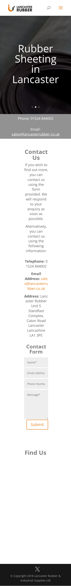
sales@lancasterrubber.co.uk (36, 134)
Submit (37, 424)
